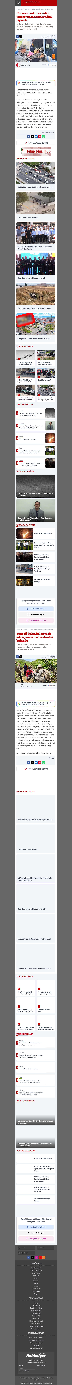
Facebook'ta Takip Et (37, 609)
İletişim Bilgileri (41, 1365)
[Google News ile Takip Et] (51, 65)
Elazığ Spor (36, 1273)
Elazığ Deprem (36, 1329)
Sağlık (36, 1283)
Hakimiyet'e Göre (36, 1270)
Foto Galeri (36, 1291)
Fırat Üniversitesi (36, 1324)
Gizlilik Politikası (23, 1371)
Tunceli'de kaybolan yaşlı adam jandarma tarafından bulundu (41, 630)
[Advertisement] (36, 74)
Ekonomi (36, 1281)
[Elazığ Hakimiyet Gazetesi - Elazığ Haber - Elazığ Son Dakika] (36, 1356)
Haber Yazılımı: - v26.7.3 (36, 1383)
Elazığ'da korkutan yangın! (29, 2)
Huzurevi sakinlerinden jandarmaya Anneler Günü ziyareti (41, 9)
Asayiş (36, 1278)
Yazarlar (36, 1276)
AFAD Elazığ (36, 1318)
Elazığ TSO (36, 1316)
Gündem (26, 9)
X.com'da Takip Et (37, 614)
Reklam (21, 1368)
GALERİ (42, 1248)
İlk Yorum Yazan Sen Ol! (38, 143)
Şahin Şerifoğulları (36, 1348)
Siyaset (36, 1286)
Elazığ (36, 1303)
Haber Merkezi (25, 65)
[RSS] (43, 1257)
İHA (26, 685)
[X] (32, 1257)
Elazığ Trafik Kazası (36, 1343)
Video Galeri (36, 1289)
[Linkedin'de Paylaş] (36, 136)
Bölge (25, 629)
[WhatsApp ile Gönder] (43, 136)
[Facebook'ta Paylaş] (17, 36)
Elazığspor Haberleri (36, 1321)
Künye (21, 1365)
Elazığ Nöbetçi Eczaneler (36, 1340)
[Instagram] (36, 1257)
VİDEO (23, 1248)
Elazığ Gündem (36, 1268)
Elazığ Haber (36, 1305)
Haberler (19, 9)
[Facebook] (28, 1257)
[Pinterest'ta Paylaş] (39, 136)
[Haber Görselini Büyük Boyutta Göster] (36, 50)
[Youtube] (40, 1257)
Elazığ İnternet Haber (36, 1326)
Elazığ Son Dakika (36, 1308)
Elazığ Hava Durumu (36, 1338)
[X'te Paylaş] (21, 36)
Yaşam (36, 1294)
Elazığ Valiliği (36, 1313)
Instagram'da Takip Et (38, 620)
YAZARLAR (24, 1253)
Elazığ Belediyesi (36, 1311)
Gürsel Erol (36, 1345)
